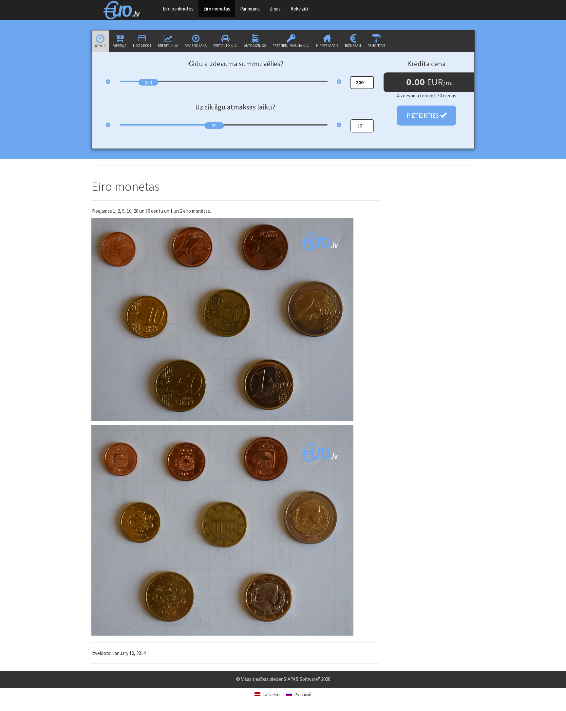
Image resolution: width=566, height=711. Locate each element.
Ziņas (275, 9)
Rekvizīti (299, 9)
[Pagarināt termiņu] (339, 125)
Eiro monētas (216, 9)
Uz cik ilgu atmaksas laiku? (235, 106)
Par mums (250, 9)
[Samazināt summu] (108, 81)
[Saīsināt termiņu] (108, 125)
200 (148, 82)
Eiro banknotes (178, 9)
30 (214, 126)
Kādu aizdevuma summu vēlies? (235, 63)
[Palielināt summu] (339, 81)
